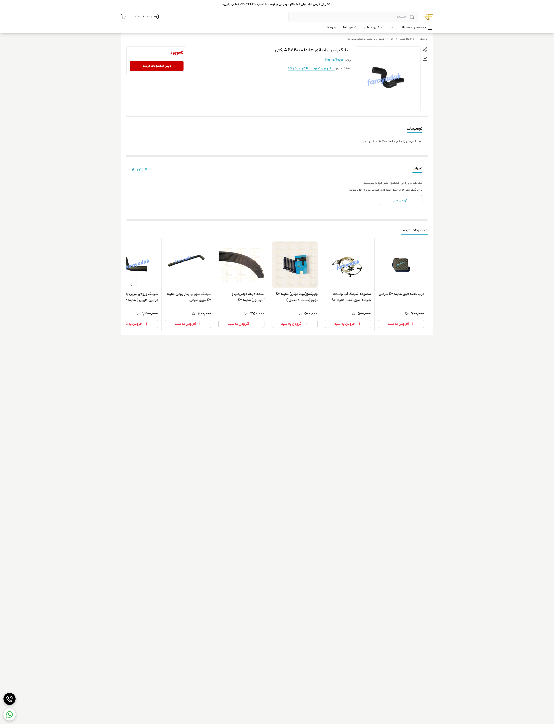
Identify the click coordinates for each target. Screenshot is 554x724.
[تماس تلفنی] (9, 699)
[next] (131, 284)
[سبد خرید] (123, 16)
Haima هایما (407, 39)
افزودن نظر (139, 169)
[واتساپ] (9, 714)
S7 (391, 39)
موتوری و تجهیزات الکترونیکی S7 (365, 39)
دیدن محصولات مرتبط (156, 66)
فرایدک (424, 39)
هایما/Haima (334, 60)
